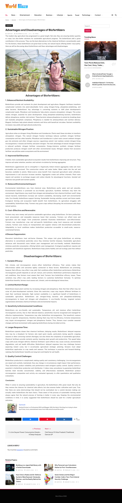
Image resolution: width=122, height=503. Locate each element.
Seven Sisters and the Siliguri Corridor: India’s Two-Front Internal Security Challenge (67, 477)
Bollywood (88, 68)
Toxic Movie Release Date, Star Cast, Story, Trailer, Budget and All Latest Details (95, 65)
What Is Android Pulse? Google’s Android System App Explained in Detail (102, 76)
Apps (93, 78)
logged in (19, 450)
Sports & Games (97, 87)
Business (49, 15)
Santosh (9, 33)
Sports (69, 15)
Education (38, 15)
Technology (86, 15)
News (13, 15)
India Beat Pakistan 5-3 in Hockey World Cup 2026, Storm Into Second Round (103, 84)
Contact (98, 15)
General (9, 25)
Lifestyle (60, 15)
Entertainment (25, 15)
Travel (77, 15)
